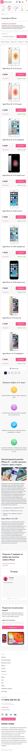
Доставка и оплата (6, 663)
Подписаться (13, 627)
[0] (22, 1)
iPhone (2, 677)
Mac (2, 683)
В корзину (21, 74)
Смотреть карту (5, 709)
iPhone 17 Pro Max (5, 41)
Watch (2, 685)
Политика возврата (6, 660)
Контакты (3, 671)
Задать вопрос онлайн (8, 719)
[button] (11, 598)
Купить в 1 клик (22, 78)
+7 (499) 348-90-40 (10, 700)
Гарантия (3, 657)
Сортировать (4, 33)
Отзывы (3, 668)
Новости (3, 665)
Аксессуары (4, 691)
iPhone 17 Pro (14, 41)
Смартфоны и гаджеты (6, 688)
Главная (2, 14)
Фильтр (22, 36)
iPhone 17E (21, 41)
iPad (2, 680)
